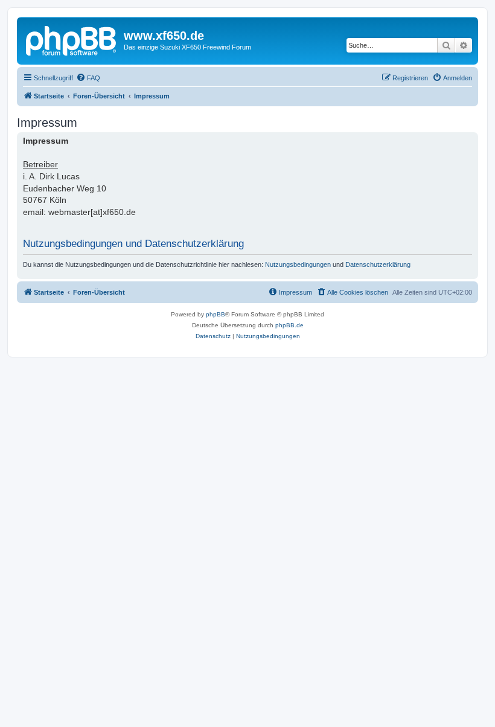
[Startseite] (72, 39)
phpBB (215, 314)
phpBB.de (289, 325)
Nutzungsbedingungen (298, 264)
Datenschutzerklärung (377, 264)
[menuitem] (88, 78)
